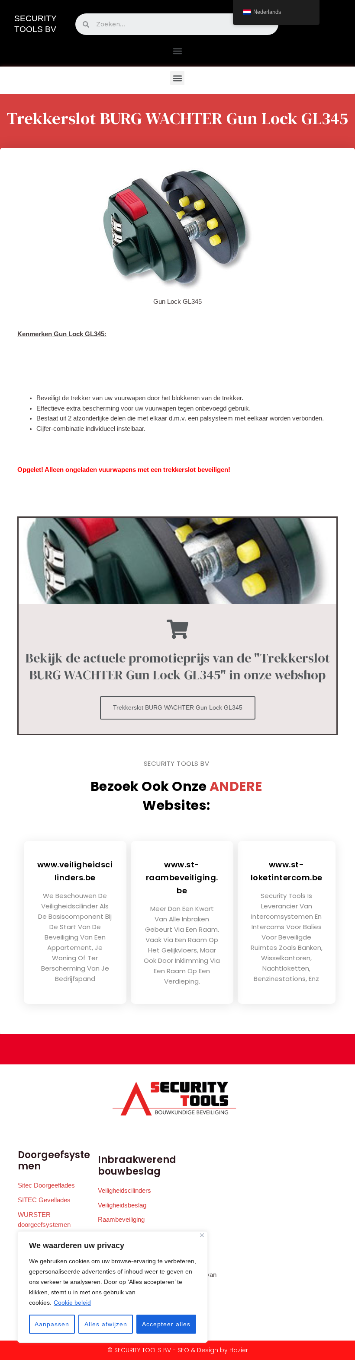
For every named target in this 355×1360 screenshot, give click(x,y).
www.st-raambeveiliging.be (182, 877)
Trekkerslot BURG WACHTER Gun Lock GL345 (177, 707)
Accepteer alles (166, 1324)
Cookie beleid (72, 1302)
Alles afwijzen (105, 1324)
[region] (112, 1287)
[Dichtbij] (202, 1235)
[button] (177, 51)
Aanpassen (52, 1324)
